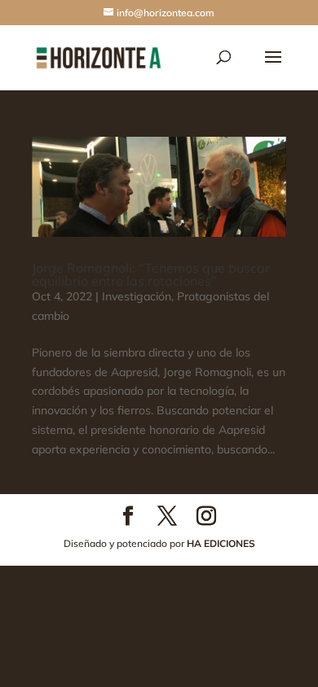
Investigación (136, 296)
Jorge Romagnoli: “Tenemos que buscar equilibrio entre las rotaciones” (151, 274)
